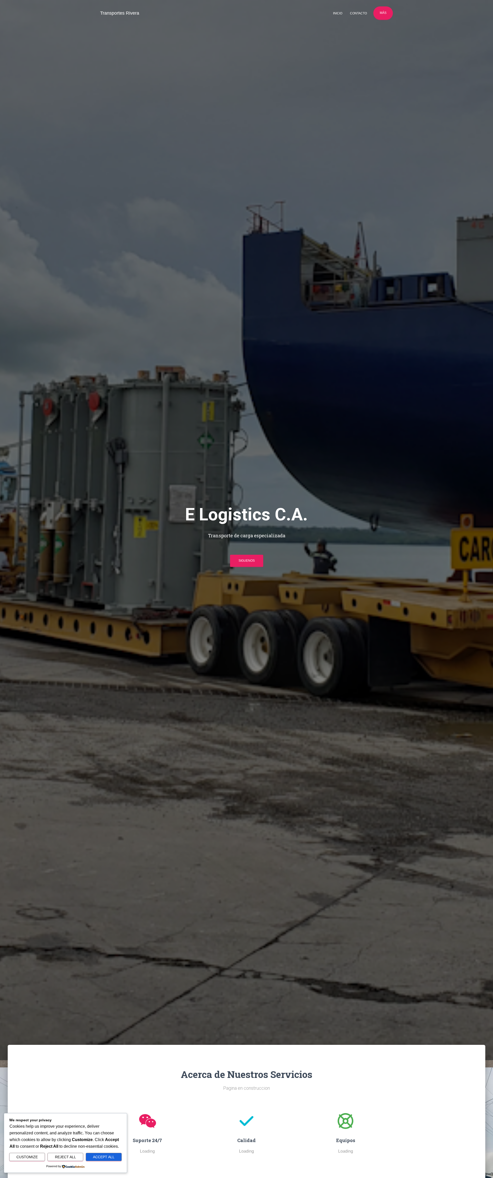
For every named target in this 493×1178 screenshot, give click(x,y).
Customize (27, 1157)
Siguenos (247, 560)
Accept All (104, 1157)
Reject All (65, 1157)
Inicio (337, 13)
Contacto (358, 13)
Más (383, 13)
